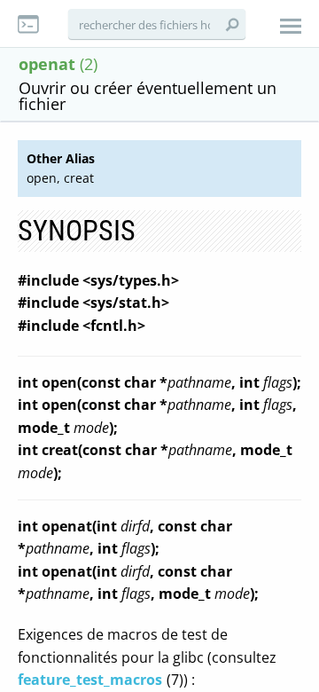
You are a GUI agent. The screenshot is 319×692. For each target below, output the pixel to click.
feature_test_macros (90, 679)
